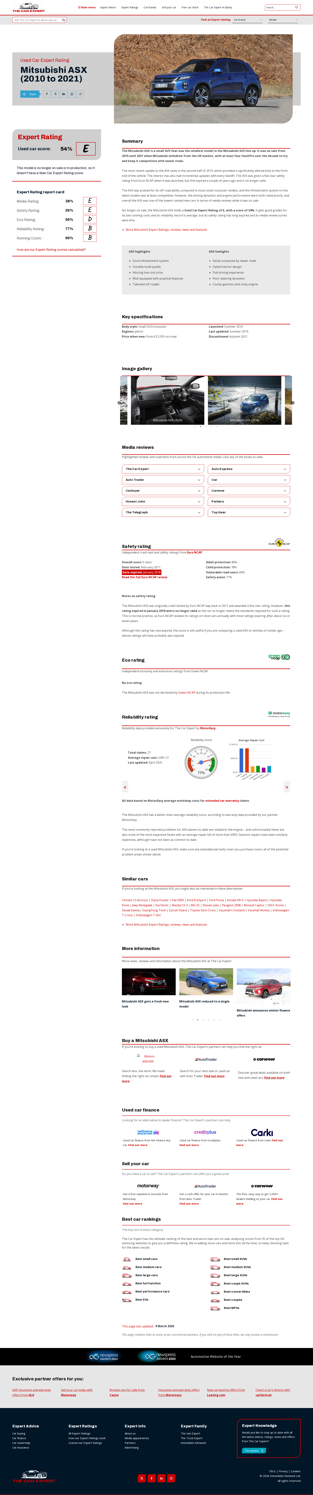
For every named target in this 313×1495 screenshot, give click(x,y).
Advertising (132, 1447)
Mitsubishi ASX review (253, 1001)
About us (130, 1433)
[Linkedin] (63, 94)
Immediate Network (193, 1443)
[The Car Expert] (28, 7)
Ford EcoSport (196, 900)
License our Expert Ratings (85, 1443)
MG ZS (195, 905)
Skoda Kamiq (130, 910)
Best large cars (146, 1275)
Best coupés (233, 1299)
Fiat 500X (178, 900)
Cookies (296, 1471)
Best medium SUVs (237, 1267)
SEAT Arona (276, 905)
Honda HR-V (235, 900)
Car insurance (20, 1447)
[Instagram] (171, 1478)
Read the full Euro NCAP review (144, 577)
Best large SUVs (235, 1275)
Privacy (283, 1471)
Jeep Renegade (142, 905)
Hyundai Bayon (257, 900)
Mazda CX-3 (180, 905)
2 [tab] (200, 426)
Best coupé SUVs (236, 1283)
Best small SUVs (235, 1258)
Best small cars (146, 1258)
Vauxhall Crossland (232, 910)
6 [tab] (219, 1020)
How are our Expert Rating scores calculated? (51, 250)
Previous (119, 403)
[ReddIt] (80, 94)
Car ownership (21, 1443)
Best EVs (142, 1299)
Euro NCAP (194, 552)
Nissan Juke (211, 905)
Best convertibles (237, 1291)
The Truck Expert (192, 1438)
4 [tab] (211, 426)
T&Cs (272, 1471)
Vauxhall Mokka (259, 910)
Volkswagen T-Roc (148, 915)
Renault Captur (254, 905)
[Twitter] (55, 94)
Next (293, 403)
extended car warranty (222, 801)
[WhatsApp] (71, 94)
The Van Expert (190, 1433)
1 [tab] (195, 426)
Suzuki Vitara (178, 910)
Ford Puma (216, 900)
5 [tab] (217, 426)
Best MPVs (231, 1307)
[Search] (296, 7)
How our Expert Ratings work (87, 1438)
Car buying (18, 1433)
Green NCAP (186, 693)
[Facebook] (46, 94)
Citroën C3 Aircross (135, 900)
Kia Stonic (162, 905)
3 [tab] (206, 426)
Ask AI (63, 20)
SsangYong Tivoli (154, 910)
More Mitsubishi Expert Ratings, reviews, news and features (166, 230)
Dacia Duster (160, 900)
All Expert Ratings (79, 1433)
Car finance (19, 1438)
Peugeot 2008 (231, 905)
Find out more (274, 1078)
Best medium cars (148, 1267)
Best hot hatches (148, 1283)
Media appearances (137, 1438)
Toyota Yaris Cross (203, 910)
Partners (130, 1443)
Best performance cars (152, 1291)
